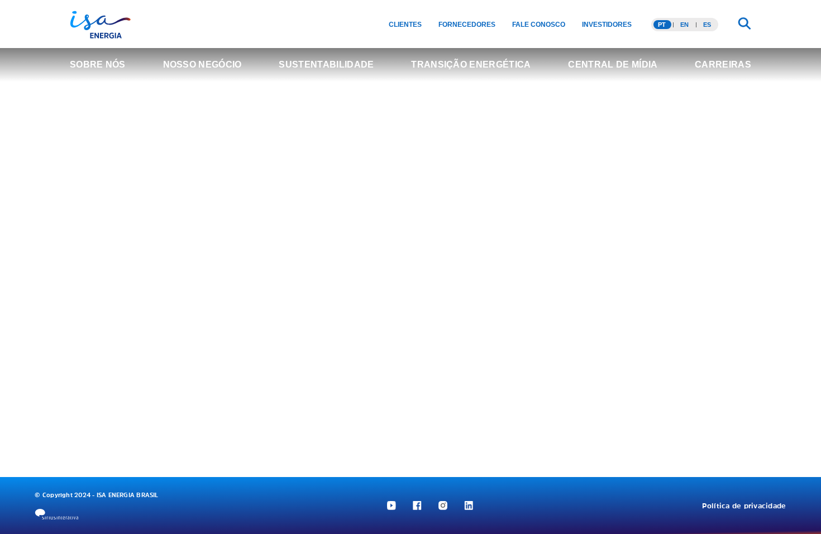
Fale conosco (538, 24)
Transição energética (471, 64)
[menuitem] (405, 24)
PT (662, 24)
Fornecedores (466, 24)
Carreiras (723, 64)
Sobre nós (98, 64)
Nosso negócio (202, 64)
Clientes (405, 24)
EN (684, 24)
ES (707, 24)
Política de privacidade (744, 505)
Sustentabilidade (326, 64)
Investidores (607, 24)
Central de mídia (612, 64)
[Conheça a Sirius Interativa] (56, 514)
